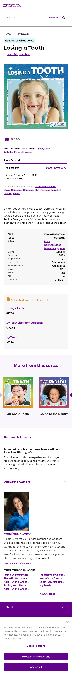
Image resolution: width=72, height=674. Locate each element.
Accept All (36, 667)
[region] (36, 645)
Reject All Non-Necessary (36, 656)
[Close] (68, 622)
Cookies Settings (36, 645)
